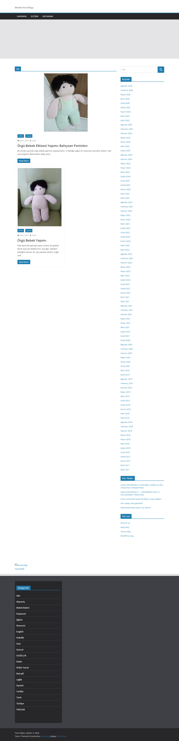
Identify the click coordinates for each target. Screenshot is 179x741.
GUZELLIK (21, 655)
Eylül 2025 (125, 120)
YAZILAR (28, 136)
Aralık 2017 (125, 456)
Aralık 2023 (125, 185)
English (19, 631)
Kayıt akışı (125, 527)
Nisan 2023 (125, 219)
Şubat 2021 (125, 331)
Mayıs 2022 (125, 267)
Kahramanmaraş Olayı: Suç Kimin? (136, 507)
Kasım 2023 (126, 189)
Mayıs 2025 (125, 137)
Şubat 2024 (125, 176)
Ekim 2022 (125, 245)
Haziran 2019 (126, 387)
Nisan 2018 (125, 439)
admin (34, 141)
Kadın (19, 661)
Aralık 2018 (125, 405)
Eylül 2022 (125, 249)
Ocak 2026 (125, 103)
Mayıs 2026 (125, 94)
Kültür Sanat (22, 667)
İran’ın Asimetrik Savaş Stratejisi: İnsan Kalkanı (141, 499)
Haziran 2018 (126, 431)
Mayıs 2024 (125, 163)
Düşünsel (21, 613)
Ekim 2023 (125, 193)
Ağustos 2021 (126, 306)
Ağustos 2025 (126, 124)
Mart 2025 (125, 146)
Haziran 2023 (126, 211)
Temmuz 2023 (127, 206)
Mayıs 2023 (125, 215)
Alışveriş (20, 601)
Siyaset (19, 685)
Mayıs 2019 (125, 392)
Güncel (19, 649)
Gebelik (20, 637)
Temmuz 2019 (127, 383)
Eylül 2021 (125, 301)
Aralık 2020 (125, 340)
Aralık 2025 (125, 107)
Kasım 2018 (126, 409)
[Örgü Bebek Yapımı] (39, 197)
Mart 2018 (125, 443)
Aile (18, 595)
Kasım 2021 (126, 293)
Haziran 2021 (126, 314)
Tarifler (20, 691)
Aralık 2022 (125, 237)
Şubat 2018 (125, 448)
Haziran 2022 (126, 262)
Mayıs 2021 (125, 318)
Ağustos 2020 (126, 344)
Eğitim (20, 136)
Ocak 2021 (125, 336)
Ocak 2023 (125, 232)
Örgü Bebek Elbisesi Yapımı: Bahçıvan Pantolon (52, 145)
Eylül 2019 (125, 375)
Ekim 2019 (125, 370)
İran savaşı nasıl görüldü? (132, 503)
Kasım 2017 (126, 461)
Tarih (18, 697)
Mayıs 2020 (125, 357)
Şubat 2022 (125, 280)
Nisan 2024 (125, 168)
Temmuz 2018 (127, 426)
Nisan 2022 (125, 271)
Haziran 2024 (126, 159)
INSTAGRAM (47, 16)
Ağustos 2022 (126, 254)
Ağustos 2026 (126, 86)
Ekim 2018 (125, 413)
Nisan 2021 (125, 323)
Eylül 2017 (125, 469)
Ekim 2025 (125, 116)
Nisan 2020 (125, 362)
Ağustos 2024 (126, 155)
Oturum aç (125, 523)
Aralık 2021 (125, 288)
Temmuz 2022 (127, 258)
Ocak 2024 (125, 181)
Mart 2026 (125, 99)
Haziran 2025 (126, 133)
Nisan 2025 (125, 142)
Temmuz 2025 (127, 129)
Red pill (20, 673)
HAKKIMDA (22, 16)
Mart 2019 (125, 396)
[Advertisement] (89, 39)
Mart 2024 (125, 172)
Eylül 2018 (125, 418)
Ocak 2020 (125, 366)
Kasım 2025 (126, 112)
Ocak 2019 (125, 400)
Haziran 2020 (126, 353)
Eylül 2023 (125, 198)
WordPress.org (127, 536)
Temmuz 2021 (127, 310)
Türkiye (20, 703)
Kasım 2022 (126, 241)
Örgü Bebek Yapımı (31, 240)
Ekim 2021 (125, 297)
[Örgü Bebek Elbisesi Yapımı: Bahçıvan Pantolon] (66, 102)
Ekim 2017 (125, 465)
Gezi (18, 643)
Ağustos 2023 (126, 202)
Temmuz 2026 (127, 90)
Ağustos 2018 (126, 422)
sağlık (19, 679)
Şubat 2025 (125, 150)
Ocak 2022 (125, 284)
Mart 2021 (125, 327)
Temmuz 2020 (127, 349)
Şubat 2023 (125, 228)
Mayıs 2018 (125, 435)
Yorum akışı (126, 531)
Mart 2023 (125, 224)
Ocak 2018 (125, 452)
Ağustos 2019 (126, 379)
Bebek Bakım (22, 607)
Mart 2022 (125, 275)
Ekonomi (20, 625)
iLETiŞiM (34, 16)
